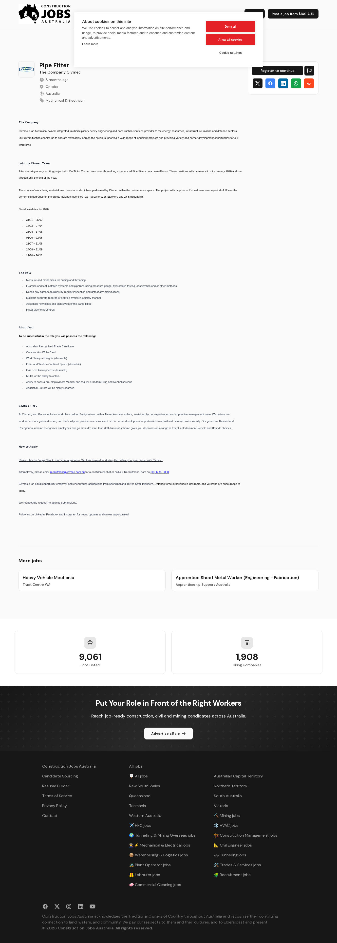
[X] (257, 83)
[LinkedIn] (283, 83)
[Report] (309, 70)
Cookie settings (230, 53)
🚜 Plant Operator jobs (150, 865)
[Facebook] (270, 83)
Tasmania (137, 805)
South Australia (228, 795)
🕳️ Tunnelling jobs (230, 855)
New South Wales (144, 786)
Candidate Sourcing (60, 776)
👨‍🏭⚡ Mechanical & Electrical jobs (159, 845)
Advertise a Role (165, 733)
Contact (49, 815)
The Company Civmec (60, 72)
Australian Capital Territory (238, 776)
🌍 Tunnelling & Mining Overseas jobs (162, 835)
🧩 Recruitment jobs (232, 874)
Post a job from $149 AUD (293, 14)
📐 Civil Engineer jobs (233, 845)
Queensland (139, 795)
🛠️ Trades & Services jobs (237, 865)
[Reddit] (309, 83)
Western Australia (145, 815)
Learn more (90, 44)
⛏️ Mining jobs (227, 815)
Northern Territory (230, 786)
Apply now (277, 70)
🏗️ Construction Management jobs (245, 835)
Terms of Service (57, 795)
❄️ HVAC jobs (226, 825)
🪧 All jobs (138, 776)
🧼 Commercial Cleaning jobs (155, 884)
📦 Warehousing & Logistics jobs (158, 855)
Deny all (231, 26)
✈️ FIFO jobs (140, 825)
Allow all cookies (230, 39)
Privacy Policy (54, 805)
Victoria (221, 805)
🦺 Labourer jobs (144, 874)
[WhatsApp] (296, 83)
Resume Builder (55, 786)
